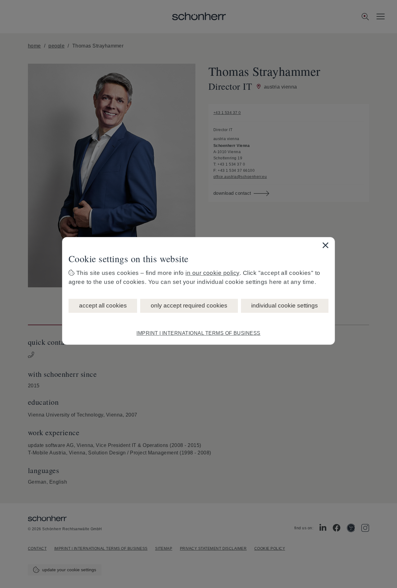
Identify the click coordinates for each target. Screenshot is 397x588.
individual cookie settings (284, 305)
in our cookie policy (212, 273)
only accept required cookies (189, 305)
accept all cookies (103, 305)
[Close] (325, 245)
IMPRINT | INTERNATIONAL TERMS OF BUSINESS (198, 333)
